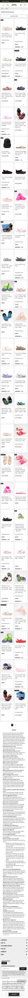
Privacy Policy (7, 986)
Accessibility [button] (23, 1)
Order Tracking (5, 1)
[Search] (8, 5)
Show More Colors (5, 40)
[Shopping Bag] (25, 5)
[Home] (14, 5)
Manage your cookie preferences (14, 983)
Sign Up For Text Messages (8, 966)
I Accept (14, 994)
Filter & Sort (15, 16)
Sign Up (4, 963)
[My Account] (21, 4)
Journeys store (6, 934)
